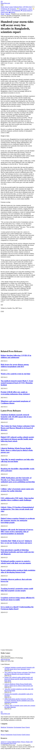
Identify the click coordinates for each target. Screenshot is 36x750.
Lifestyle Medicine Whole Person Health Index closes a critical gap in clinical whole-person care (17, 450)
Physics (8, 10)
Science (12, 12)
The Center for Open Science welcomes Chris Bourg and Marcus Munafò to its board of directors (18, 428)
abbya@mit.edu (5, 659)
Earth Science (26, 734)
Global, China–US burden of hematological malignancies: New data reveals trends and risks (17, 509)
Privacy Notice (25, 742)
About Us (3, 742)
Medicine (4, 9)
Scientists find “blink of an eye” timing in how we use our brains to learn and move (16, 542)
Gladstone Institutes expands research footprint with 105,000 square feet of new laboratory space (16, 417)
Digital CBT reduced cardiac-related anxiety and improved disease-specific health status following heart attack (17, 439)
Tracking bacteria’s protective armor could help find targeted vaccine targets (17, 590)
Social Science (26, 10)
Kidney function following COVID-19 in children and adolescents (16, 356)
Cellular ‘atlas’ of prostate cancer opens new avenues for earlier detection (17, 490)
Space (29, 9)
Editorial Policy (18, 7)
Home (2, 7)
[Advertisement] (18, 330)
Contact (11, 7)
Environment (22, 9)
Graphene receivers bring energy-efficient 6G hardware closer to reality (18, 599)
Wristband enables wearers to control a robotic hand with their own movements (16, 562)
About (6, 7)
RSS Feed (29, 7)
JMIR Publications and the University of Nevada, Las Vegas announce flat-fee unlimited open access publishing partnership (18, 480)
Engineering (16, 10)
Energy (28, 727)
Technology (12, 9)
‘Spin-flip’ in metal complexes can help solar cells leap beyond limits (17, 460)
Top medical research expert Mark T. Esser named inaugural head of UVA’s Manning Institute (17, 383)
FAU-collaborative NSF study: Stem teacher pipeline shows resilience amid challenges (17, 499)
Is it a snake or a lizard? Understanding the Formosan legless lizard (17, 608)
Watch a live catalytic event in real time (15, 374)
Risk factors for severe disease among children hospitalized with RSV (15, 365)
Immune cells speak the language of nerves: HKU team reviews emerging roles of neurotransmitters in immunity (17, 532)
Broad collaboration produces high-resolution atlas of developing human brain (18, 571)
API (24, 7)
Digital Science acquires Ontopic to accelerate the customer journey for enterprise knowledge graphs (18, 520)
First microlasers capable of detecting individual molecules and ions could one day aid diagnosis (17, 552)
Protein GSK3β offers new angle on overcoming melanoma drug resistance (15, 393)
